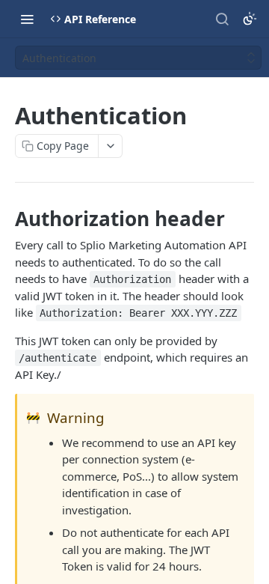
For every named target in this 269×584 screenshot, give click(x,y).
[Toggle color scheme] (250, 19)
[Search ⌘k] (222, 19)
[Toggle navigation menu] (27, 19)
